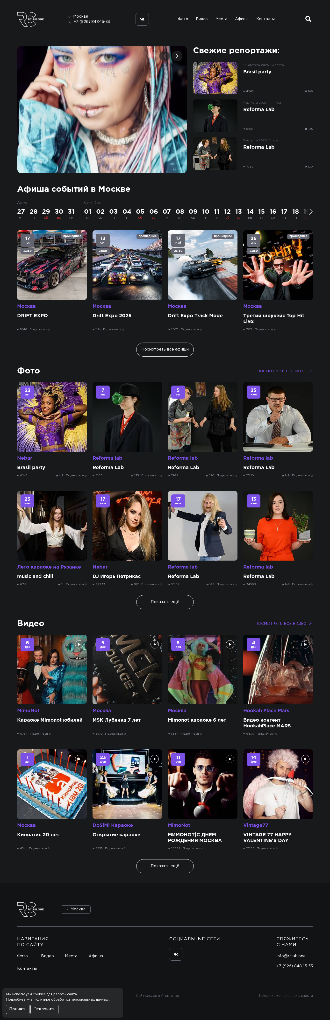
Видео (202, 19)
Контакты (265, 19)
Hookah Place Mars (266, 711)
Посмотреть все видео (281, 623)
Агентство (170, 995)
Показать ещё (165, 602)
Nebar (24, 458)
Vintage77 (255, 825)
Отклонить (44, 1009)
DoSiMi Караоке (113, 825)
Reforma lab (107, 458)
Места (221, 19)
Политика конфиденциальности (286, 995)
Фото (183, 19)
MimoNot (28, 711)
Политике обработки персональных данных (71, 999)
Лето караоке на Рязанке (49, 567)
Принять (17, 1009)
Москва (26, 306)
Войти (299, 909)
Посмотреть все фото (282, 371)
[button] (164, 56)
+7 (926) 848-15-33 (91, 22)
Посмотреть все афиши (165, 349)
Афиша (242, 19)
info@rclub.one (291, 956)
